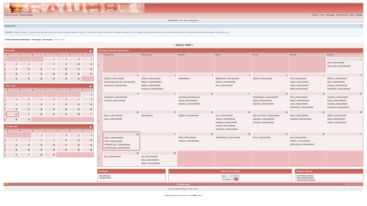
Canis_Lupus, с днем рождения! (338, 66)
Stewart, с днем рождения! (299, 100)
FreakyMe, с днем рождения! (337, 97)
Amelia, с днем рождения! (299, 85)
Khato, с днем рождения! (113, 141)
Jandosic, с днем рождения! (300, 140)
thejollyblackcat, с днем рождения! (228, 137)
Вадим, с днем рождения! (150, 163)
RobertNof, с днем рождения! (263, 103)
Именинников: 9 (147, 115)
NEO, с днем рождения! (298, 97)
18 (91, 69)
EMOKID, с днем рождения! (114, 78)
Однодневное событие (305, 175)
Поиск (352, 15)
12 (16, 69)
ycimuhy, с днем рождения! (225, 125)
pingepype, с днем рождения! (263, 122)
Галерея (315, 15)
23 (66, 74)
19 (16, 74)
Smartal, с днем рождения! (188, 100)
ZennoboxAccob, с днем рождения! (117, 147)
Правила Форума (26, 15)
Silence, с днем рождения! (114, 137)
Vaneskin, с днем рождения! (337, 85)
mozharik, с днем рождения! (337, 103)
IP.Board (183, 189)
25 (91, 74)
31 (79, 78)
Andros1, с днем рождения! (225, 82)
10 (79, 64)
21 (41, 74)
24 (79, 74)
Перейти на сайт (11, 15)
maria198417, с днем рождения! (338, 88)
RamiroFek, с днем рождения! (189, 103)
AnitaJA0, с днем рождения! (188, 115)
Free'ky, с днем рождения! (336, 100)
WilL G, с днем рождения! (113, 115)
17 (79, 69)
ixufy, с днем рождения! (224, 85)
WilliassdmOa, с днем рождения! (227, 78)
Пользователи (342, 15)
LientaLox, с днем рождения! (188, 140)
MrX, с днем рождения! (112, 156)
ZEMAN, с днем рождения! (151, 78)
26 (16, 78)
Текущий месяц (105, 175)
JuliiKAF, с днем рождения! (336, 115)
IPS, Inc (195, 189)
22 (54, 74)
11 (91, 64)
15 (91, 104)
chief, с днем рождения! (335, 62)
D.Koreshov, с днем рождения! (338, 107)
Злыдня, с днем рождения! (225, 119)
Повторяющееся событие (306, 180)
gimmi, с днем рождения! (113, 119)
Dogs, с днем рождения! (150, 160)
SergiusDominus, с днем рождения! (265, 97)
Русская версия (174, 189)
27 (29, 78)
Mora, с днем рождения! (336, 82)
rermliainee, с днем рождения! (226, 122)
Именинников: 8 (184, 78)
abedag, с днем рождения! (150, 85)
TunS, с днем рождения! (299, 103)
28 (41, 78)
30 (66, 78)
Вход (186, 20)
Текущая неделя (105, 178)
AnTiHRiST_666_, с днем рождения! (117, 144)
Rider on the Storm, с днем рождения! (266, 115)
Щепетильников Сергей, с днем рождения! (119, 82)
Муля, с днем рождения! (262, 137)
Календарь (330, 15)
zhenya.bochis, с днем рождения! (302, 144)
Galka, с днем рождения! (299, 115)
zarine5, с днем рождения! (336, 122)
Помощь (359, 15)
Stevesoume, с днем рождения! (115, 85)
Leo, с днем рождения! (149, 156)
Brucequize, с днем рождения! (152, 88)
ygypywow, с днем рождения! (114, 100)
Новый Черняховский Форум (18, 40)
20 (66, 109)
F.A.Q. (322, 15)
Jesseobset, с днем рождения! (227, 129)
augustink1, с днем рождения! (263, 119)
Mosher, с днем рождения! (262, 100)
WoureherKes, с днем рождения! (302, 107)
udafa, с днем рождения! (299, 88)
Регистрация (193, 20)
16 (66, 69)
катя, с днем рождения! (224, 115)
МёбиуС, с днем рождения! (337, 78)
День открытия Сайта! (298, 78)
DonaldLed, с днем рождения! (300, 119)
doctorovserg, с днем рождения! (115, 97)
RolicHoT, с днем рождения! (151, 82)
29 (54, 78)
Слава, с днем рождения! (299, 82)
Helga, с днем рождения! (336, 119)
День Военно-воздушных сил (189, 97)
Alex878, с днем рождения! (262, 78)
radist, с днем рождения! (187, 137)
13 (29, 69)
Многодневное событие (305, 178)
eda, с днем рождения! (298, 137)
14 (41, 69)
